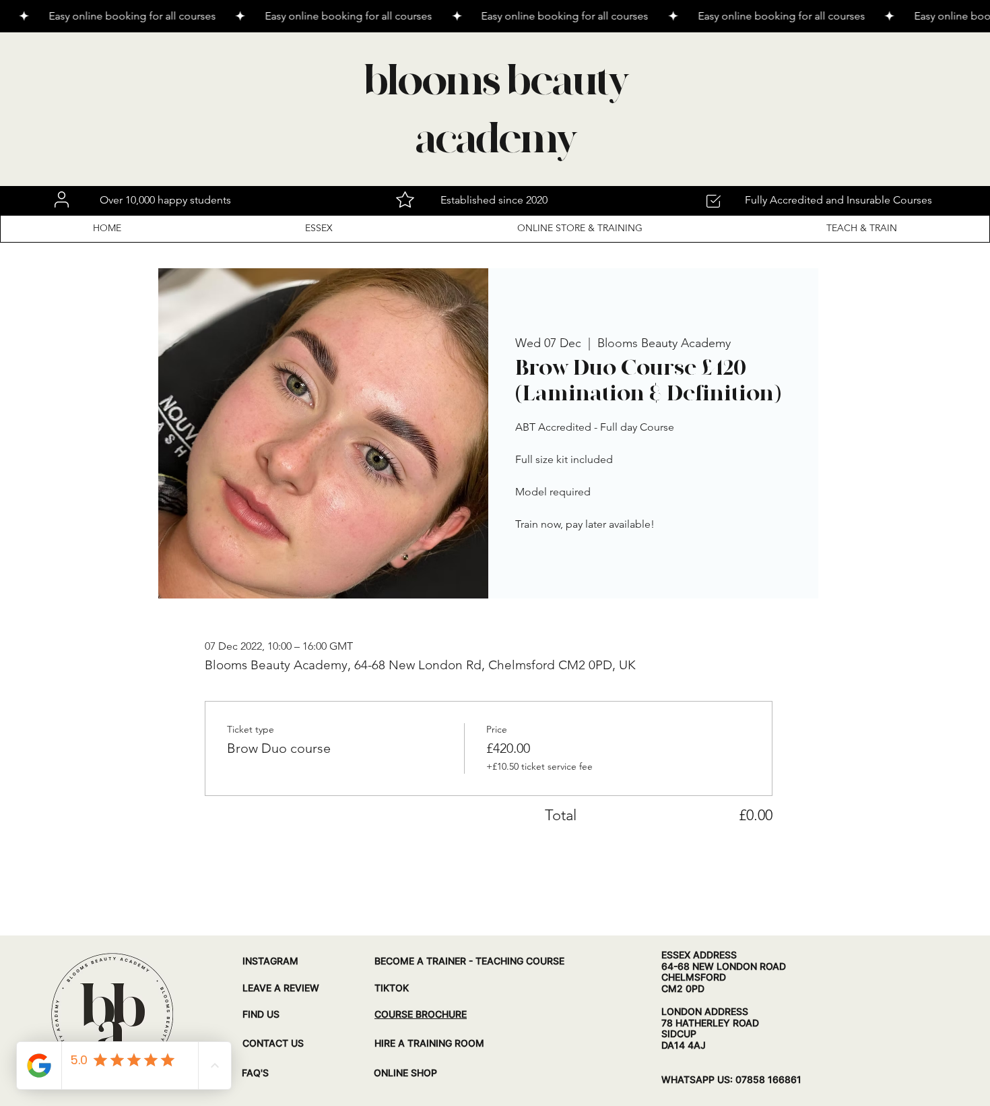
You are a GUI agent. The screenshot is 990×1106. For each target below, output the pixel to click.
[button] (319, 228)
